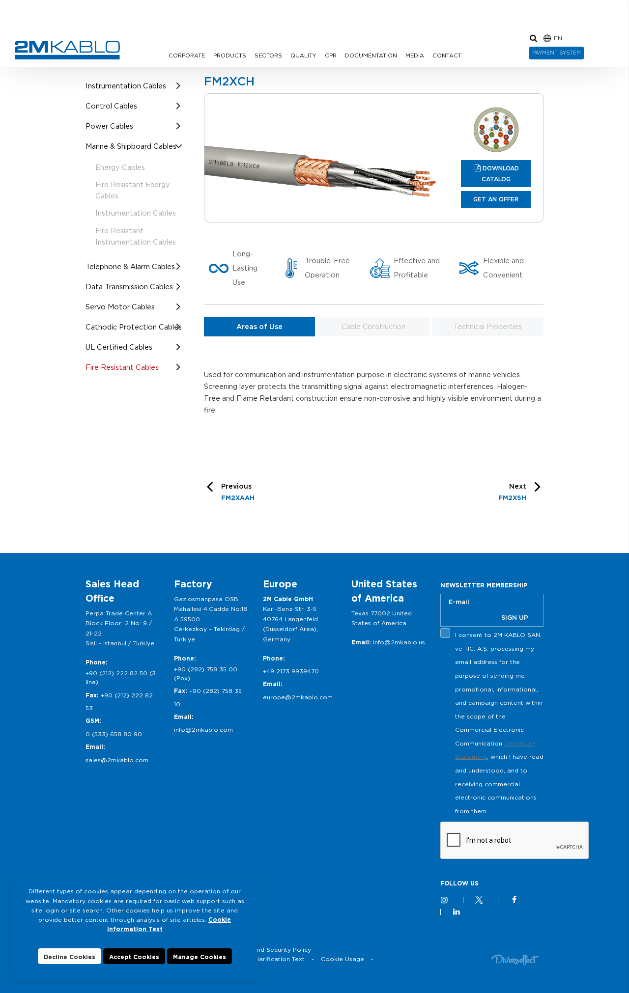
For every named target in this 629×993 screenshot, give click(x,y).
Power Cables (109, 126)
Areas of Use (259, 327)
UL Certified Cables (119, 347)
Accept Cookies (134, 957)
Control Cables (111, 106)
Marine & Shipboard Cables (131, 146)
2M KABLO (67, 50)
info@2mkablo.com (203, 729)
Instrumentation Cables (126, 86)
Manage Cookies (199, 957)
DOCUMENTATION (371, 55)
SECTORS (268, 55)
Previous (238, 491)
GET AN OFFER (495, 199)
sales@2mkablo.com (117, 760)
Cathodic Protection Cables (134, 327)
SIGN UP (514, 617)
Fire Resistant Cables (122, 367)
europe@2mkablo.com (298, 697)
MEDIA (414, 55)
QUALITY (303, 55)
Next (512, 491)
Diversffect (515, 959)
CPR (331, 55)
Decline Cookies (69, 957)
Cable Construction (373, 327)
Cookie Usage (342, 959)
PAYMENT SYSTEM (556, 52)
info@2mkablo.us (399, 642)
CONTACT (446, 55)
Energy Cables (120, 167)
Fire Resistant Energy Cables (132, 190)
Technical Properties (488, 327)
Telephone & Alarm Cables (130, 266)
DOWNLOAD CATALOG (500, 174)
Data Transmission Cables (129, 286)
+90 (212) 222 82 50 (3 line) (121, 677)
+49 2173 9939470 (291, 671)
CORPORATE (187, 55)
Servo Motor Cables (120, 307)
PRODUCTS (229, 55)
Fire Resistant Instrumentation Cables (135, 236)
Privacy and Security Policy (270, 949)
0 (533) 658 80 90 (114, 734)
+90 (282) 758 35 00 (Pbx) (205, 673)
